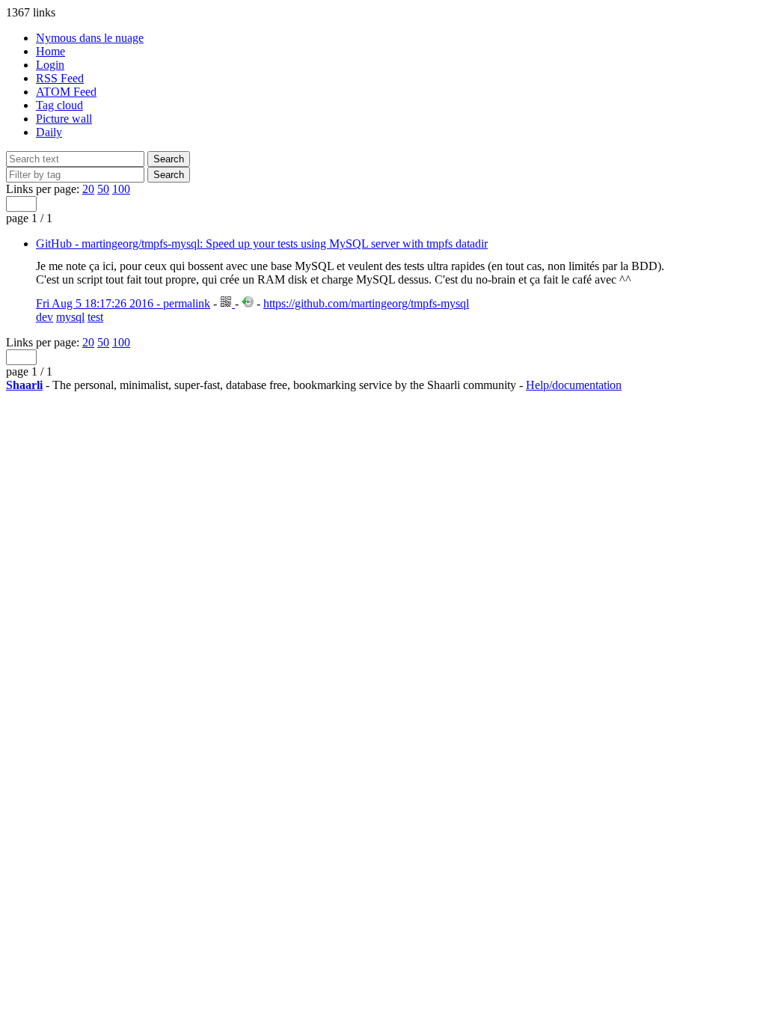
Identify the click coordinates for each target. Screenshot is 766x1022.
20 (88, 189)
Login (50, 64)
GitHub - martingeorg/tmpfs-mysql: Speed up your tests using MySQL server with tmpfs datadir (262, 243)
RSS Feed (60, 78)
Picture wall (64, 118)
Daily (49, 132)
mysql (70, 316)
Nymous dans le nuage (90, 37)
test (95, 316)
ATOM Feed (66, 91)
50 (103, 189)
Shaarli (24, 385)
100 (121, 189)
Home (50, 51)
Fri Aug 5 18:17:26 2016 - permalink (123, 303)
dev (44, 316)
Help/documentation (574, 385)
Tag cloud (59, 105)
